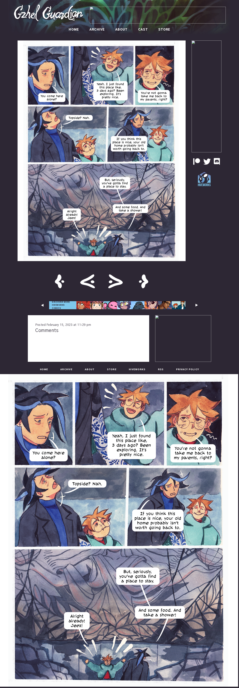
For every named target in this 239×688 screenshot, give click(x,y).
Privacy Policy (187, 369)
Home (74, 29)
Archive (97, 29)
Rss (161, 369)
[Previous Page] (87, 282)
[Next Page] (115, 282)
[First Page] (59, 282)
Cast (143, 29)
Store (164, 29)
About (121, 29)
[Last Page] (143, 282)
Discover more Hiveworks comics (61, 305)
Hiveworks (137, 369)
